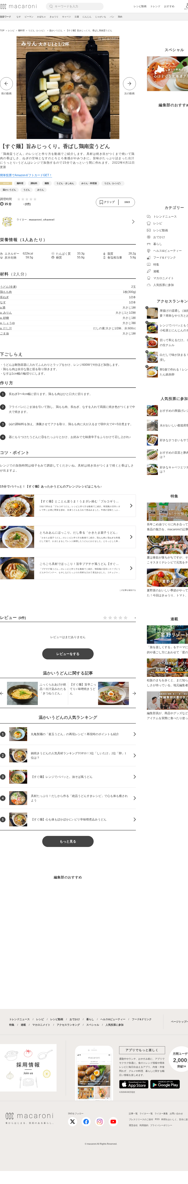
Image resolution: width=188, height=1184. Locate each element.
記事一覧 (133, 1113)
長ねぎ (4, 297)
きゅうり (54, 16)
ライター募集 (161, 1113)
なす (19, 16)
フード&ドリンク (142, 1019)
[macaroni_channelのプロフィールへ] (68, 221)
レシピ (40, 1019)
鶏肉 (120, 16)
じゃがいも (100, 16)
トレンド (155, 6)
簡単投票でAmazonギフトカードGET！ (26, 175)
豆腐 (77, 16)
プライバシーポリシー (161, 1125)
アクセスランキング (68, 1024)
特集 (11, 1024)
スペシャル (92, 1024)
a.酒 (2, 307)
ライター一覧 (146, 1113)
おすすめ (169, 6)
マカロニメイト (41, 1024)
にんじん (87, 16)
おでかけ (75, 1019)
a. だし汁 (6, 328)
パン (112, 16)
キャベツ (66, 16)
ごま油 (4, 333)
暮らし (90, 1019)
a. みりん (6, 312)
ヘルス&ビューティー (112, 1019)
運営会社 (133, 1125)
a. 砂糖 (4, 317)
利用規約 (144, 1125)
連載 (23, 1024)
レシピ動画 (140, 6)
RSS (157, 1119)
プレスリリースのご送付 (141, 1119)
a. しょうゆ (7, 323)
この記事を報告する (127, 590)
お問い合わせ (176, 1113)
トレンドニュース (19, 1019)
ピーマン (29, 16)
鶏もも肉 (6, 291)
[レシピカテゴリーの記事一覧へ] (6, 183)
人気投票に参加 (115, 1024)
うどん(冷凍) (8, 286)
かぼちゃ (41, 16)
